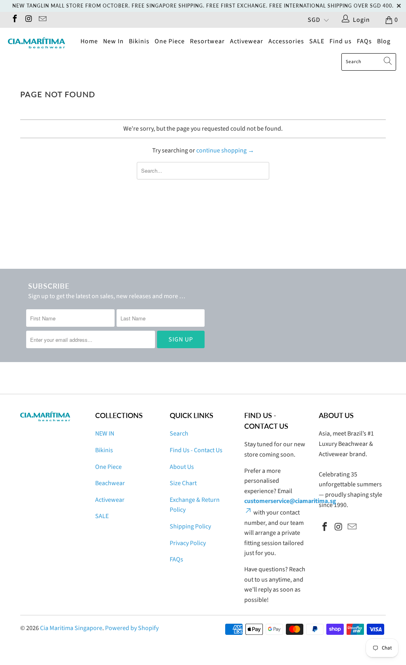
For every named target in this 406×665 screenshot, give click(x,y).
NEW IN (104, 433)
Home (89, 41)
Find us (340, 41)
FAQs (364, 41)
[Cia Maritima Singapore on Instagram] (28, 19)
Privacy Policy (188, 543)
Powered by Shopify (132, 628)
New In (113, 41)
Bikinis (139, 41)
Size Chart (183, 483)
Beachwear (110, 483)
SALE (316, 41)
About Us (182, 467)
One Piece (170, 41)
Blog (384, 41)
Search (179, 433)
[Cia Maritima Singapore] (36, 43)
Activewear (246, 41)
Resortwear (207, 41)
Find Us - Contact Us (196, 450)
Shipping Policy (190, 526)
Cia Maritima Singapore (71, 628)
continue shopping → (225, 150)
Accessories (286, 41)
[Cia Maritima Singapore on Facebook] (14, 19)
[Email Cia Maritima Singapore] (42, 19)
